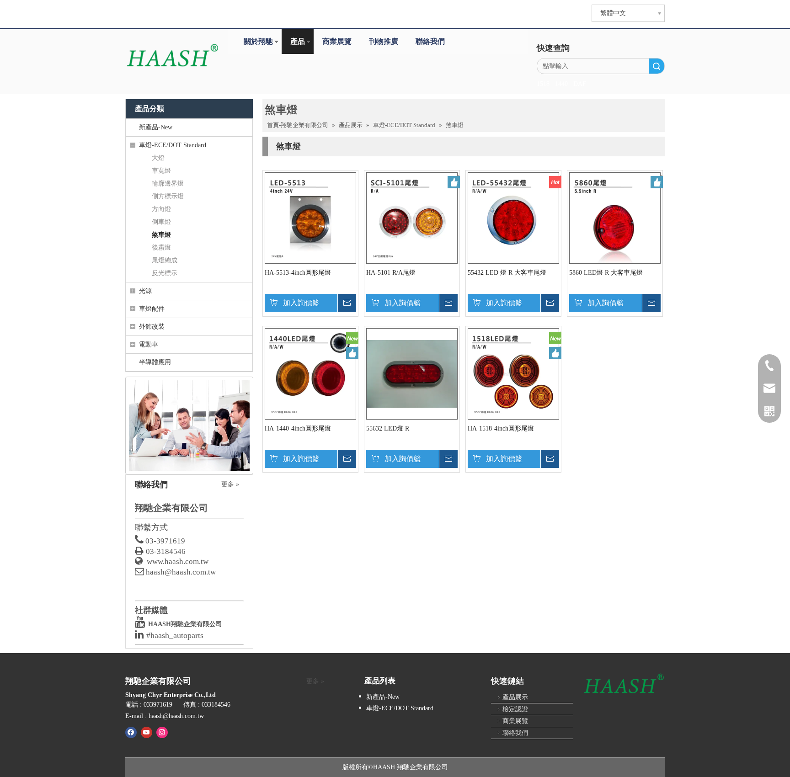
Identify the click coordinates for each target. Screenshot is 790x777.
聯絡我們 (430, 41)
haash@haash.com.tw (181, 572)
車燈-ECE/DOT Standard (172, 145)
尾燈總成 (164, 260)
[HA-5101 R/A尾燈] (412, 217)
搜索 (656, 66)
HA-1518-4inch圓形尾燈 (501, 428)
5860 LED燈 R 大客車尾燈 (606, 272)
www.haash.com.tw (177, 561)
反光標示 (164, 273)
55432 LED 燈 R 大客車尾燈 (507, 272)
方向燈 (161, 209)
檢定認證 (515, 709)
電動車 (148, 344)
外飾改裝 (152, 326)
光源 (145, 290)
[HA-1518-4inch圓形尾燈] (513, 373)
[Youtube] (146, 732)
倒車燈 (161, 221)
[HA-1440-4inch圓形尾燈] (310, 373)
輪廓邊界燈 (168, 183)
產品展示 (515, 697)
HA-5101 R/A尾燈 (391, 272)
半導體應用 (155, 362)
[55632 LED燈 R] (412, 373)
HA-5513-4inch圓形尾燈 (298, 272)
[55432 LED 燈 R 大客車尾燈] (513, 217)
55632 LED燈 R (387, 428)
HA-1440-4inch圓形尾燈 (298, 428)
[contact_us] (189, 425)
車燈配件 (152, 308)
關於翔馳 (258, 41)
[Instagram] (162, 732)
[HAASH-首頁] (172, 56)
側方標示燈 (168, 196)
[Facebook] (131, 732)
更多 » (230, 484)
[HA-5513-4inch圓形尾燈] (310, 217)
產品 (297, 41)
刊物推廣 (383, 41)
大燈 (158, 157)
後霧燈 (161, 247)
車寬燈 (161, 170)
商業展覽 (337, 41)
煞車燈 (161, 234)
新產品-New (155, 127)
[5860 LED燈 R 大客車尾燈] (615, 217)
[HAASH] (623, 684)
